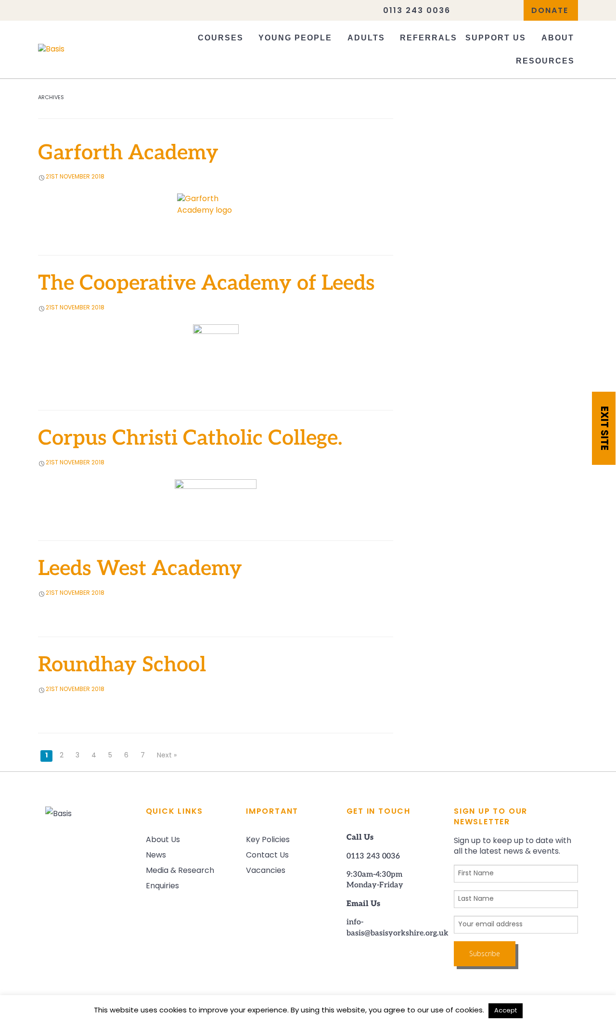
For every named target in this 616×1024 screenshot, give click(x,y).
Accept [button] (505, 1011)
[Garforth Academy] (215, 205)
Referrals (428, 38)
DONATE (549, 11)
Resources (545, 61)
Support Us (495, 38)
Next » (167, 755)
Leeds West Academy (140, 570)
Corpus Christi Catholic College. (190, 439)
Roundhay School (122, 666)
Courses (221, 38)
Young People (295, 38)
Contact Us (267, 855)
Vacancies (265, 871)
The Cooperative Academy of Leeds (206, 284)
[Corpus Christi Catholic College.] (215, 490)
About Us (163, 840)
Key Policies (268, 840)
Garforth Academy (128, 154)
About (557, 38)
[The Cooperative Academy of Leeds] (215, 347)
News (156, 855)
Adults (366, 38)
